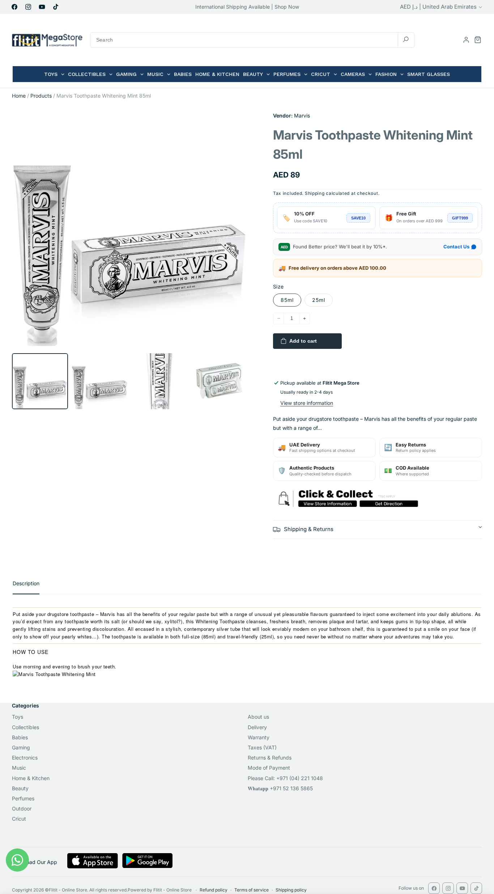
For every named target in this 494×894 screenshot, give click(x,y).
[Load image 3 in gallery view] (159, 381)
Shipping (315, 193)
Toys (17, 717)
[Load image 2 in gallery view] (100, 381)
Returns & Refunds (269, 757)
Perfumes (23, 798)
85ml (287, 300)
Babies (20, 737)
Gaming (21, 747)
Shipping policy (291, 890)
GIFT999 (460, 218)
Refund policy (213, 890)
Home (19, 96)
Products (41, 96)
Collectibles (25, 727)
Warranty (258, 737)
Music (19, 768)
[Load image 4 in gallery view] (219, 381)
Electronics (25, 757)
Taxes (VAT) (262, 747)
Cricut (19, 819)
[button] (477, 39)
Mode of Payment (269, 768)
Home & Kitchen (31, 778)
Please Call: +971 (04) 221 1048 (285, 778)
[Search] (406, 39)
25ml (318, 300)
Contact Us (456, 246)
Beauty (20, 788)
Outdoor (21, 808)
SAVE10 (358, 218)
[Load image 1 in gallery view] (40, 381)
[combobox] (252, 40)
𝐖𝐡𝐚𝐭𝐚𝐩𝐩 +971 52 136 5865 (280, 788)
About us (258, 717)
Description (26, 583)
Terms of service (251, 890)
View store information (306, 403)
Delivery (257, 727)
